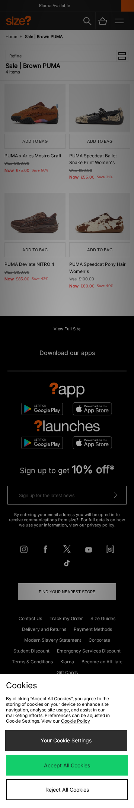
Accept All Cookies (67, 765)
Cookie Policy (75, 721)
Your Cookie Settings (66, 740)
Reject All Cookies (67, 789)
